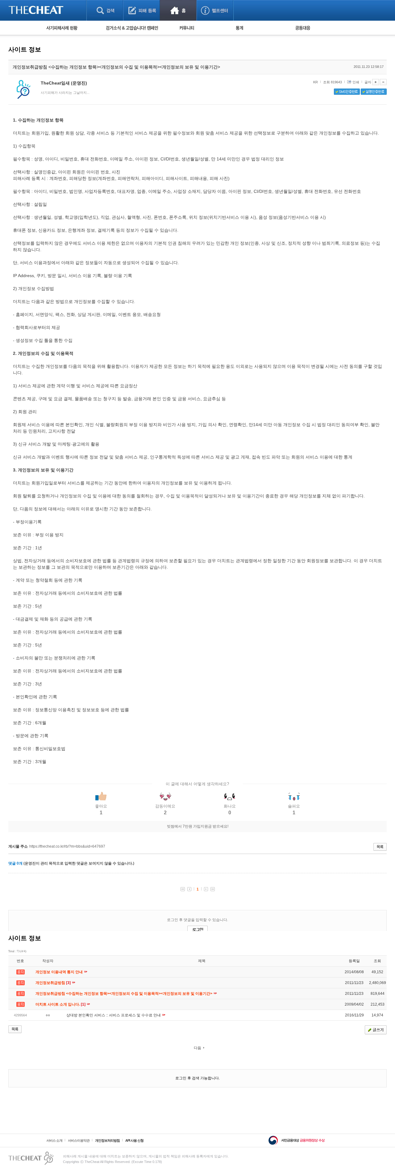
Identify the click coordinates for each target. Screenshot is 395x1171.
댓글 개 (15, 863)
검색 (104, 10)
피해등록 (141, 10)
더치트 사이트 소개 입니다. (60, 1004)
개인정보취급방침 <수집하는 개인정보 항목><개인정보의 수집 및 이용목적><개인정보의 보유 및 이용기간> (124, 993)
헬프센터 (215, 10)
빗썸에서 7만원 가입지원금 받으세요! (197, 826)
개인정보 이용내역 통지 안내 (59, 972)
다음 (197, 1048)
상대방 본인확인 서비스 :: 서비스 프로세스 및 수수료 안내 (114, 1015)
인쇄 (355, 82)
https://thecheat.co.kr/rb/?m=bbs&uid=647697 (67, 846)
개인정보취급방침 (53, 983)
